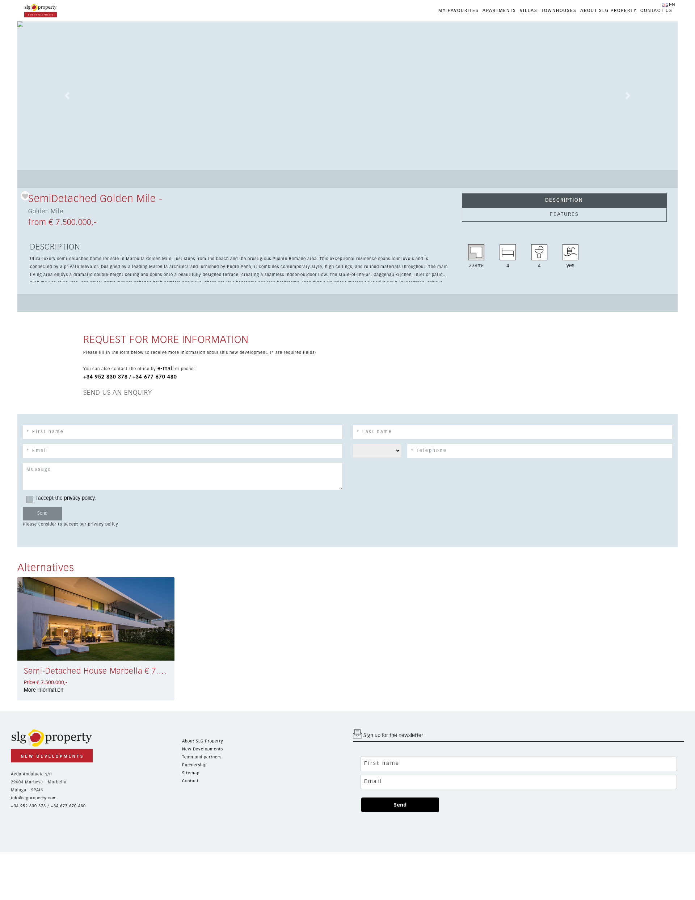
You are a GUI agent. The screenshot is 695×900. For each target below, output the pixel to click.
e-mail (165, 368)
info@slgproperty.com (34, 798)
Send (400, 804)
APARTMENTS (499, 11)
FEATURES (564, 214)
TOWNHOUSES (559, 11)
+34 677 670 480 (154, 377)
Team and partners (202, 757)
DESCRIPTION (564, 200)
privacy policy (79, 498)
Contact (190, 781)
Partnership (194, 765)
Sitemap (190, 773)
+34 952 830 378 (105, 377)
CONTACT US (656, 11)
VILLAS (529, 11)
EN (672, 4)
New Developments (202, 749)
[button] (67, 95)
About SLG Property (202, 741)
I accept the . (65, 498)
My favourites (458, 11)
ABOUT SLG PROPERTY (608, 11)
